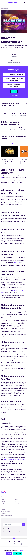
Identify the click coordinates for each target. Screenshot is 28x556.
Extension (3, 499)
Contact (17, 503)
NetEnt (5, 459)
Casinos (5, 281)
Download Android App (6, 515)
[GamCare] (16, 544)
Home (2, 8)
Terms (8, 541)
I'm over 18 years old (9, 528)
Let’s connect (7, 520)
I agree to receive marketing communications (14, 526)
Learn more (21, 550)
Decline (9, 553)
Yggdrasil (9, 459)
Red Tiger (6, 8)
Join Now (14, 91)
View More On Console (8, 144)
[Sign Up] (23, 524)
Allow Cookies (17, 553)
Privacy (13, 541)
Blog (16, 501)
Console (3, 501)
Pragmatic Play (15, 459)
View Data (10, 151)
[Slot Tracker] (14, 2)
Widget (2, 503)
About (16, 499)
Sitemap (3, 509)
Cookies (19, 541)
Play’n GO (24, 459)
